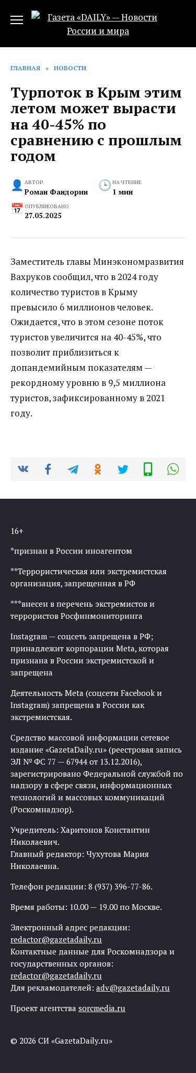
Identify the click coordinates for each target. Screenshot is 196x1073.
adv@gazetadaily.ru (133, 987)
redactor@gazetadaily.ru (56, 939)
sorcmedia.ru (101, 1008)
